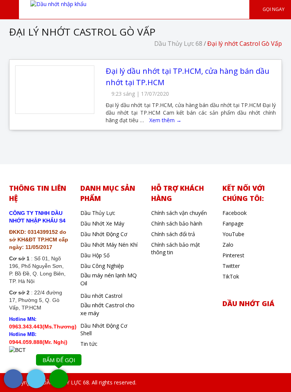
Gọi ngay (273, 9)
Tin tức (88, 343)
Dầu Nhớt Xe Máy (102, 223)
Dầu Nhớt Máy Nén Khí (109, 244)
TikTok (230, 276)
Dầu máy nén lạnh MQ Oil (108, 279)
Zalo (227, 244)
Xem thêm (165, 120)
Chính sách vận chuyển (179, 212)
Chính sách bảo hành (176, 223)
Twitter (231, 265)
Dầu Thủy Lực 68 (178, 43)
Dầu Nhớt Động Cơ (103, 234)
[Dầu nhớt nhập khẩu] (58, 3)
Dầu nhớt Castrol (101, 295)
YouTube (233, 234)
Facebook (234, 212)
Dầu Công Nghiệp (102, 265)
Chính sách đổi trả (173, 234)
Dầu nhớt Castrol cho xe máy (107, 309)
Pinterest (233, 255)
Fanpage (233, 223)
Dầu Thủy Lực (97, 212)
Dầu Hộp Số (95, 255)
